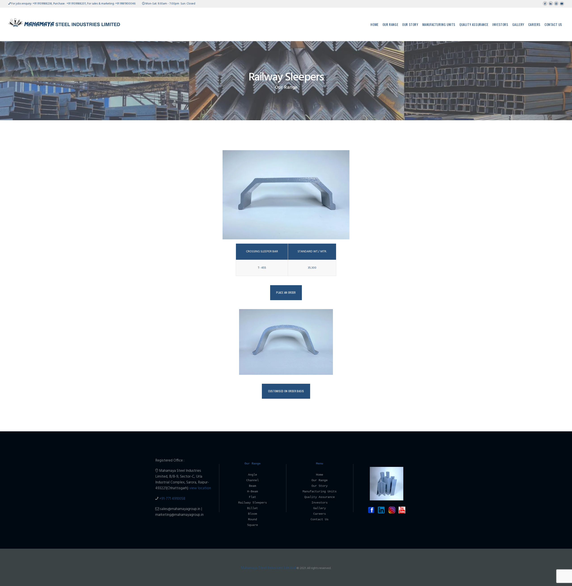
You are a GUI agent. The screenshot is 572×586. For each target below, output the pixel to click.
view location (200, 488)
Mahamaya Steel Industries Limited (268, 568)
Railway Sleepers (252, 502)
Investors (319, 502)
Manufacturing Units (319, 491)
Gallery (319, 508)
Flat (252, 497)
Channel (252, 480)
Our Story (319, 486)
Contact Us (319, 519)
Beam (252, 486)
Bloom (252, 514)
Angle (252, 474)
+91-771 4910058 (172, 499)
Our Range (286, 88)
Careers (319, 514)
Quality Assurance (319, 497)
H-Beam (252, 491)
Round (252, 519)
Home (319, 474)
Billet (252, 508)
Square (252, 525)
